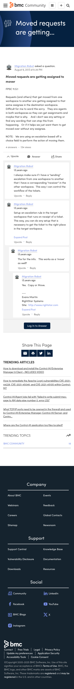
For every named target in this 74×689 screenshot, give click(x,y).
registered (50, 673)
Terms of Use (50, 666)
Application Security (48, 653)
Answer (36, 156)
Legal (37, 649)
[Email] (25, 353)
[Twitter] (41, 353)
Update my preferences (20, 653)
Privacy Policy (52, 649)
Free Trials (23, 649)
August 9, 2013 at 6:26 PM (28, 69)
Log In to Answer (37, 325)
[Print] (33, 353)
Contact (8, 649)
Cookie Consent (39, 657)
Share (58, 156)
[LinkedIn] (49, 353)
